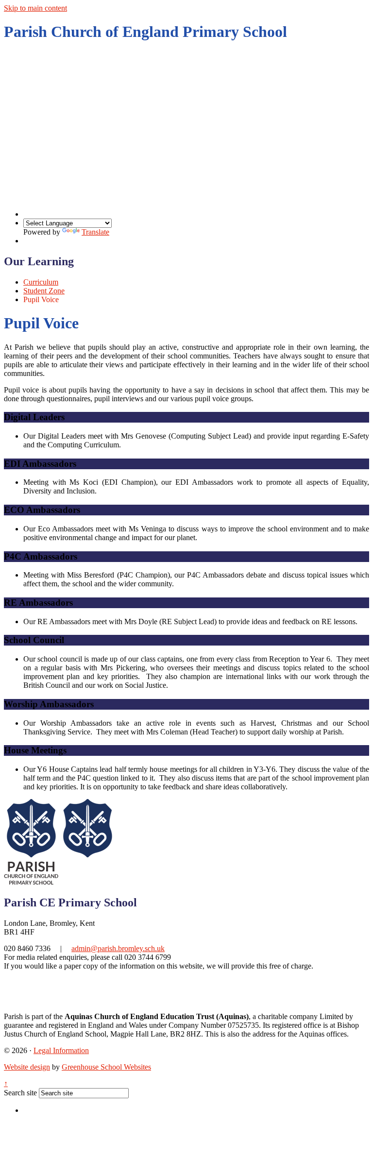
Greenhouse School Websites (106, 1067)
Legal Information (61, 1050)
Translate (95, 232)
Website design (27, 1067)
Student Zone (44, 291)
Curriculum (40, 282)
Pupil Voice (41, 299)
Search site (20, 1093)
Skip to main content (35, 8)
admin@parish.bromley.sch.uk (118, 948)
